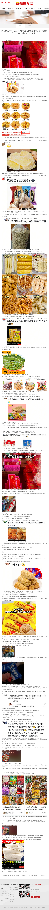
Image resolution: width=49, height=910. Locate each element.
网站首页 (3, 8)
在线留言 (36, 897)
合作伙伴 (2, 900)
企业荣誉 (2, 898)
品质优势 (7, 895)
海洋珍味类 (12, 892)
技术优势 (7, 893)
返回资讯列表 (24, 875)
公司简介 (2, 891)
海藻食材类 (12, 899)
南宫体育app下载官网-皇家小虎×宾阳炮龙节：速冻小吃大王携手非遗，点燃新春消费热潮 (11, 875)
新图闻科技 (43, 907)
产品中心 (12, 884)
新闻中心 (33, 8)
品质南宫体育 (18, 8)
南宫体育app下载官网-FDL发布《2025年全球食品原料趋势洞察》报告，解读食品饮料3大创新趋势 (37, 875)
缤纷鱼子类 (12, 896)
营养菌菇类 (12, 889)
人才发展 (39, 8)
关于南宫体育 (10, 8)
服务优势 (7, 898)
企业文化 (2, 893)
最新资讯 (20, 25)
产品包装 (11, 901)
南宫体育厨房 (28, 25)
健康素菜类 (12, 894)
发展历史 (2, 895)
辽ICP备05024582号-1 (32, 907)
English (35, 3)
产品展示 (26, 8)
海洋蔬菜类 (12, 887)
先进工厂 (7, 891)
